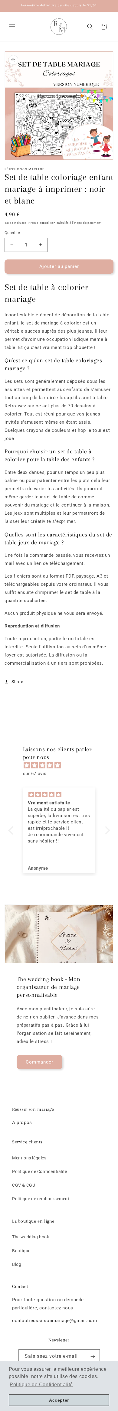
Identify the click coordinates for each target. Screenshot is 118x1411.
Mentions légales (29, 1157)
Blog (16, 1264)
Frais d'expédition (42, 222)
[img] (62, 765)
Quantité (12, 232)
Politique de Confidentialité (39, 1171)
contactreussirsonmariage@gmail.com (54, 1320)
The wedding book (30, 1236)
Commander (39, 1062)
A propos (22, 1122)
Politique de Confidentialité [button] (41, 1384)
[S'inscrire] (93, 1356)
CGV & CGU (23, 1185)
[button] (12, 26)
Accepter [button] (59, 1400)
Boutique (21, 1250)
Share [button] (17, 681)
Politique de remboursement (41, 1198)
